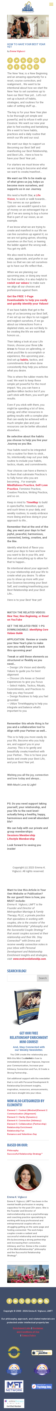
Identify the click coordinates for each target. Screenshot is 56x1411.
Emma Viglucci (17, 51)
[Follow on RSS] (46, 1301)
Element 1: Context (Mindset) (22, 1110)
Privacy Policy (28, 1335)
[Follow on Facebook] (9, 1301)
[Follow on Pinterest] (34, 1301)
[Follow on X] (22, 1301)
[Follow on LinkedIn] (15, 1301)
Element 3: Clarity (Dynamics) (22, 1117)
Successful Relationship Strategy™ (25, 1154)
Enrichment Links (22, 1328)
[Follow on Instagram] (28, 1301)
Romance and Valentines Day (22, 1134)
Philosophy (13, 1150)
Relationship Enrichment (19, 1127)
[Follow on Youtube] (40, 1301)
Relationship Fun (15, 1130)
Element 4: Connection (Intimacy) (24, 1120)
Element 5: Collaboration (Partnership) (26, 1124)
